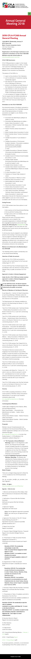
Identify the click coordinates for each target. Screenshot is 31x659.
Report (16, 637)
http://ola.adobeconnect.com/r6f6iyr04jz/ (12, 486)
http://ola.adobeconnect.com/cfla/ (11, 57)
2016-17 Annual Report (8, 640)
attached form (21, 225)
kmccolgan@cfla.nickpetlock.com (10, 399)
